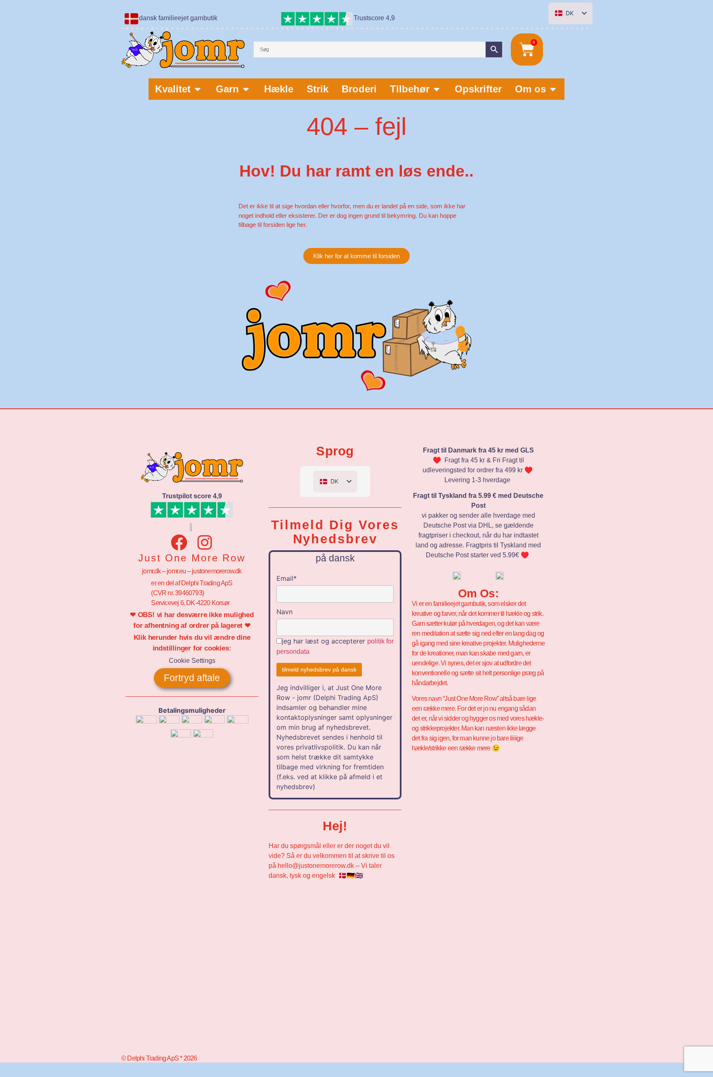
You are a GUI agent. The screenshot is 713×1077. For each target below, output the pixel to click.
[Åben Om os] (553, 89)
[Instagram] (204, 542)
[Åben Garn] (246, 89)
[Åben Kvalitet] (198, 89)
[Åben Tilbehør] (436, 89)
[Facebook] (179, 542)
